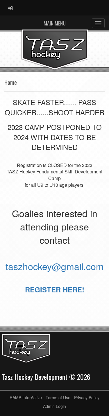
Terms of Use (58, 397)
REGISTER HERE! (54, 289)
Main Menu (55, 23)
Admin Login (54, 406)
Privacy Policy (86, 397)
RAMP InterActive (26, 397)
